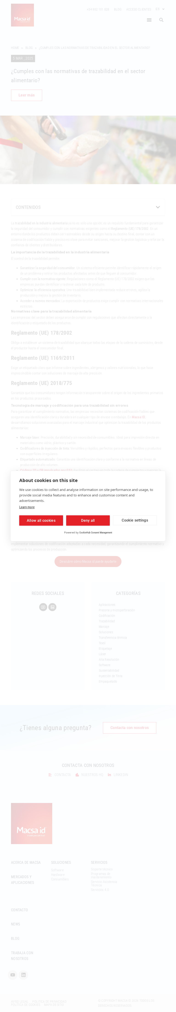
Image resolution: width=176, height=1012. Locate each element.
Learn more (27, 507)
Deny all (88, 520)
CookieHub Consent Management (95, 532)
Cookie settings (135, 520)
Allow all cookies (41, 520)
